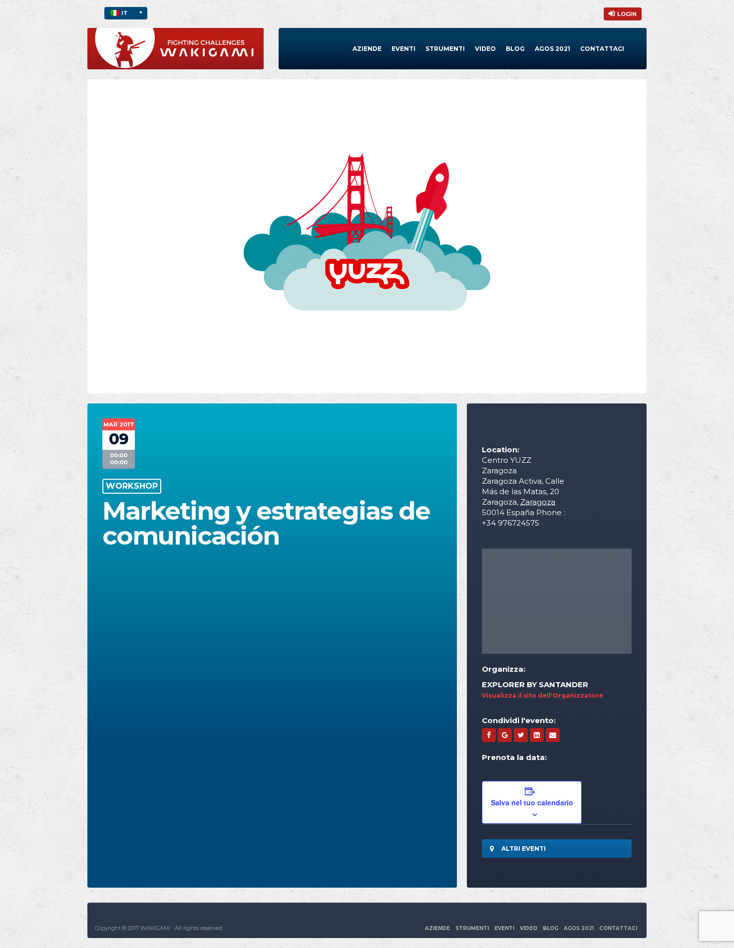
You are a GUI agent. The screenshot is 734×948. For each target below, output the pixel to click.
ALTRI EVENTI (523, 848)
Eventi (403, 48)
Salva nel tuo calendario (532, 802)
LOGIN (627, 13)
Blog (515, 48)
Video (485, 48)
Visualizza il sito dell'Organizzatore (542, 695)
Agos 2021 (552, 48)
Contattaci (602, 48)
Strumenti (445, 48)
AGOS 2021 (579, 928)
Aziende (367, 48)
